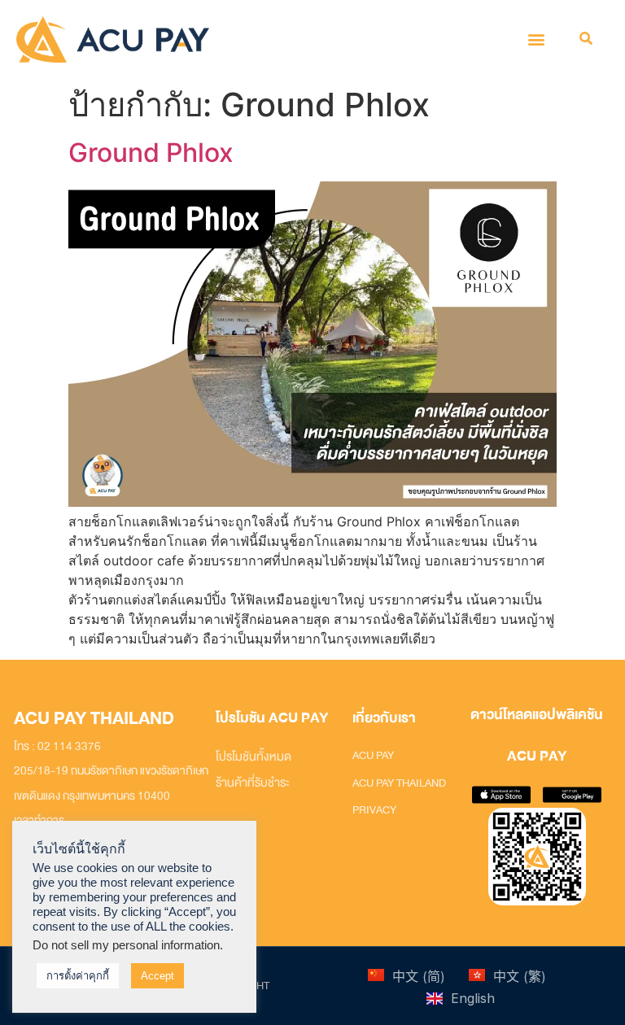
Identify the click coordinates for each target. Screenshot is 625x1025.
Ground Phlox (151, 152)
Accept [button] (157, 976)
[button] (536, 39)
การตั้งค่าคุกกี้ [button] (77, 976)
